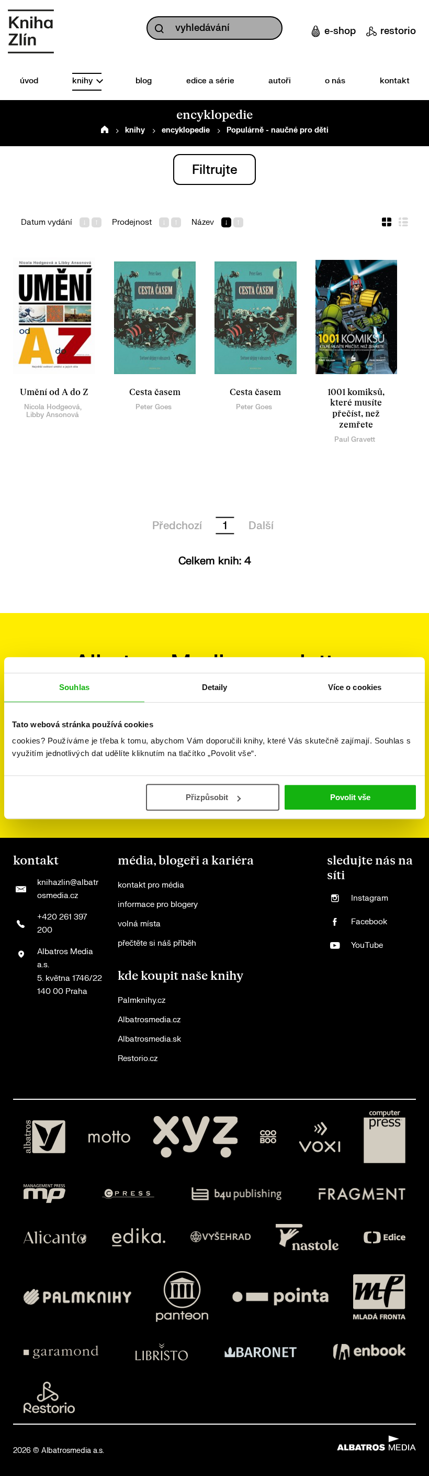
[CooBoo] (268, 1137)
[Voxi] (319, 1137)
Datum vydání (46, 222)
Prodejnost (132, 222)
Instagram (369, 898)
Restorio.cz (137, 1059)
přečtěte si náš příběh (157, 943)
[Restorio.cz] (49, 1397)
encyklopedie (186, 130)
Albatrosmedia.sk (149, 1039)
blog (144, 81)
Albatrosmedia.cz (149, 1020)
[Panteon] (182, 1296)
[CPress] (128, 1193)
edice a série (210, 81)
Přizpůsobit (207, 797)
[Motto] (109, 1137)
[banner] (31, 31)
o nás (335, 81)
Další (261, 525)
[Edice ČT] (384, 1237)
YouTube (367, 945)
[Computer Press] (384, 1137)
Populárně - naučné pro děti (278, 130)
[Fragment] (362, 1193)
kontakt (395, 81)
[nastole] (307, 1237)
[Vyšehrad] (221, 1237)
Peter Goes (154, 406)
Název (202, 222)
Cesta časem (154, 392)
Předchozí (177, 525)
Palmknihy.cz (141, 1000)
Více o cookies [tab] (354, 687)
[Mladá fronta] (379, 1296)
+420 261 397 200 (62, 924)
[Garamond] (61, 1351)
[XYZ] (195, 1137)
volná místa (139, 924)
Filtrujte (215, 170)
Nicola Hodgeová (52, 406)
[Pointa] (280, 1296)
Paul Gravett (354, 439)
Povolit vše (350, 797)
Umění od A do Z (54, 392)
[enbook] (369, 1351)
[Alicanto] (55, 1237)
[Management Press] (44, 1193)
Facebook (369, 922)
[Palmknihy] (77, 1296)
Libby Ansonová (52, 414)
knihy (83, 81)
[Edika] (138, 1237)
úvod (29, 81)
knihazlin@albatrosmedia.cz (67, 889)
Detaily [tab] (215, 687)
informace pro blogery (158, 905)
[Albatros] (44, 1137)
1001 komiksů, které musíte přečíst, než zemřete (356, 408)
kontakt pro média (151, 885)
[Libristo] (161, 1351)
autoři (279, 81)
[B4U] (236, 1193)
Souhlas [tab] (74, 687)
